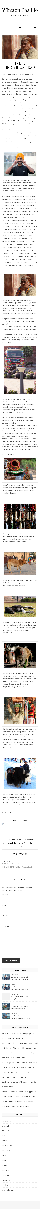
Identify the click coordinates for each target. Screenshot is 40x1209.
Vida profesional (8, 1190)
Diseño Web (6, 1131)
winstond (7, 813)
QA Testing (6, 1175)
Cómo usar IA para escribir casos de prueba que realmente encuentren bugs (20, 1007)
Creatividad (6, 1126)
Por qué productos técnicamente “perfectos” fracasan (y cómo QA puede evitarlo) (19, 1082)
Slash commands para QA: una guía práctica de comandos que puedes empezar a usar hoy (19, 998)
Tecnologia (6, 1180)
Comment (6, 926)
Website (5, 916)
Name (5, 894)
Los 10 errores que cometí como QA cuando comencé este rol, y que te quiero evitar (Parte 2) (20, 978)
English (4, 1141)
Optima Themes (26, 1205)
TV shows (5, 1185)
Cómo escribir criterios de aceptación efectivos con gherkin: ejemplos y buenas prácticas (18, 1101)
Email (4, 905)
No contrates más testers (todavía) (17, 1072)
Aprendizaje (6, 1121)
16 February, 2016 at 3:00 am (10, 863)
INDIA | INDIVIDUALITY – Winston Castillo (17, 867)
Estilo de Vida (7, 1146)
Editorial (5, 1136)
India (4, 1160)
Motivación (6, 1170)
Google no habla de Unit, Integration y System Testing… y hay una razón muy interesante (19, 1053)
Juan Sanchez (7, 1077)
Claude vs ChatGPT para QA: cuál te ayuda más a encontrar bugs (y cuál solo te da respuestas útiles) (21, 1017)
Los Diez (5, 1165)
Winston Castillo (20, 9)
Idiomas (5, 1155)
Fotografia (6, 1150)
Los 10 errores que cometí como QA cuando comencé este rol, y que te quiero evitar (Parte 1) (20, 988)
